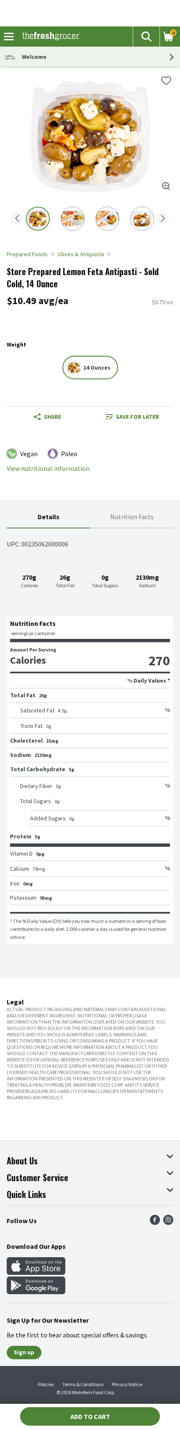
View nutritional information (48, 469)
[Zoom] (166, 186)
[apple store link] (36, 1272)
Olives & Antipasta (81, 254)
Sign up (24, 1352)
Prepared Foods (27, 254)
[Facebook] (155, 1222)
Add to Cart (90, 1416)
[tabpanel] (90, 736)
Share (52, 416)
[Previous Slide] (17, 219)
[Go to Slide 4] (142, 219)
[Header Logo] (49, 36)
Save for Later (137, 416)
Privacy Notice (127, 1384)
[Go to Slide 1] (38, 219)
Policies (46, 1384)
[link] (132, 416)
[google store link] (36, 1291)
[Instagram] (168, 1222)
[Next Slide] (162, 219)
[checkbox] (166, 81)
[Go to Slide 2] (73, 219)
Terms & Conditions (82, 1384)
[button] (146, 36)
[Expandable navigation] (8, 36)
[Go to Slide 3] (107, 219)
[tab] (48, 517)
